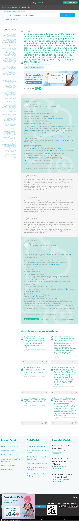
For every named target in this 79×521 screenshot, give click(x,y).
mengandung (52, 264)
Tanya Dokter (24, 7)
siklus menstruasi (51, 155)
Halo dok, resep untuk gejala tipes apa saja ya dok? (10, 156)
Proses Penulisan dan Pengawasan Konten (62, 519)
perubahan (52, 118)
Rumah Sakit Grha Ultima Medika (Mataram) (61, 461)
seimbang (48, 153)
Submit (39, 506)
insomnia (37, 261)
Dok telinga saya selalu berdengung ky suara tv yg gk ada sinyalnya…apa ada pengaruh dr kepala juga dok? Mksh (34, 371)
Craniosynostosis (7, 470)
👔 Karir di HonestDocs (46, 519)
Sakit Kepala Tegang (8, 450)
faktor (59, 261)
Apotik (19, 7)
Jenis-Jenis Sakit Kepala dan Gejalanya (37, 469)
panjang (34, 296)
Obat (8, 7)
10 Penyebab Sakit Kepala (36, 446)
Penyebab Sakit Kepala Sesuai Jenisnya (37, 475)
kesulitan (30, 291)
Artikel (28, 7)
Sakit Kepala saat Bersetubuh (37, 463)
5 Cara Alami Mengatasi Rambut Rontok (38, 452)
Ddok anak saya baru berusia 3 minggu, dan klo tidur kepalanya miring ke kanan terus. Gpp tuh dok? (35, 400)
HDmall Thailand (18, 520)
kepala (59, 163)
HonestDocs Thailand (7, 520)
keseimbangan (60, 132)
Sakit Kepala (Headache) (9, 455)
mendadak (68, 126)
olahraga (31, 157)
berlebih (41, 298)
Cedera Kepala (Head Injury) (11, 446)
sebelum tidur (62, 288)
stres (51, 305)
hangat (46, 281)
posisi (59, 126)
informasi (35, 163)
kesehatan (47, 254)
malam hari (58, 278)
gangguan (45, 132)
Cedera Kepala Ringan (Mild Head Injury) (11, 460)
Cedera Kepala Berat (8, 465)
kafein (58, 264)
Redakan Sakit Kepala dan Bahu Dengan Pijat (38, 458)
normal (26, 138)
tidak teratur (34, 132)
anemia (26, 160)
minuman (27, 278)
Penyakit (4, 7)
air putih (58, 148)
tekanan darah (36, 130)
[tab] (49, 209)
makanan (44, 123)
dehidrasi (33, 148)
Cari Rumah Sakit (13, 7)
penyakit (26, 133)
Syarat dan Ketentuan (35, 519)
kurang (26, 130)
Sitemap (74, 519)
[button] (49, 96)
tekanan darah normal (62, 140)
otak (66, 289)
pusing (33, 126)
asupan (48, 256)
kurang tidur (34, 147)
